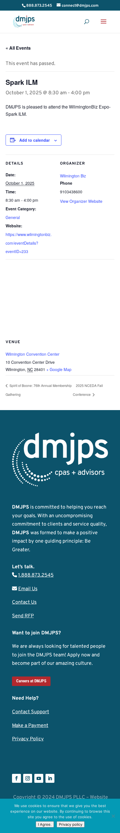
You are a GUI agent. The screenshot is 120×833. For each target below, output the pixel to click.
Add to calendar (34, 140)
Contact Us (24, 602)
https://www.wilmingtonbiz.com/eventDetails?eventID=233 (29, 243)
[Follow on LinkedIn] (49, 778)
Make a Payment (30, 726)
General (13, 217)
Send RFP (23, 616)
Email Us (27, 589)
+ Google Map (58, 369)
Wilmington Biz (73, 176)
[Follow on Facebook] (16, 778)
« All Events (18, 48)
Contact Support (30, 712)
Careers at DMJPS (31, 680)
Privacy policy (70, 824)
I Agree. (45, 824)
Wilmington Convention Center (32, 354)
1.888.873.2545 (36, 575)
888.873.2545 (39, 5)
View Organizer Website (81, 201)
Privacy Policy (28, 739)
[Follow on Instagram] (27, 778)
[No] (113, 816)
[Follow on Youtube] (38, 778)
